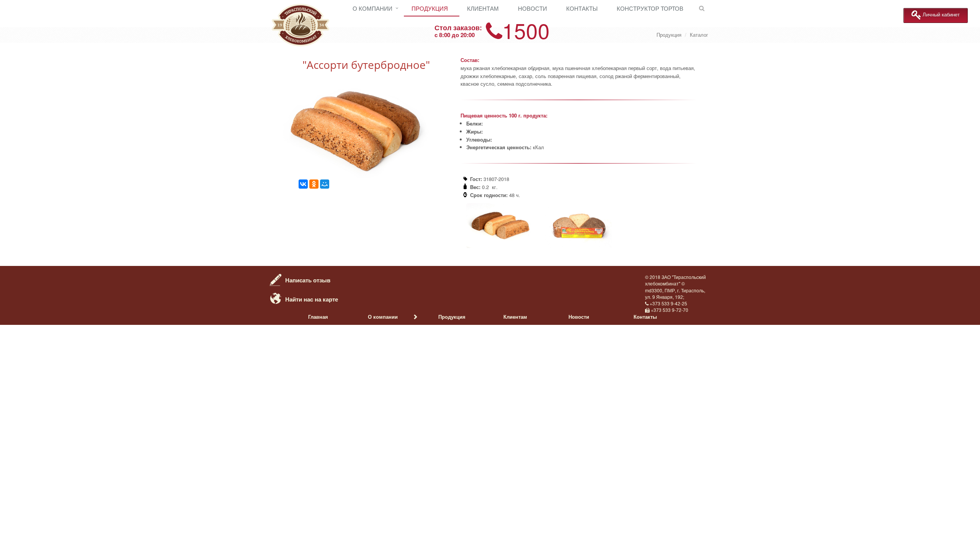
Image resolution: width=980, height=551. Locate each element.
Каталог (699, 34)
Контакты (582, 8)
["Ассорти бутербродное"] (359, 175)
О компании (372, 8)
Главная (318, 316)
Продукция (430, 8)
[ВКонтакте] (303, 184)
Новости (532, 8)
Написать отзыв (307, 280)
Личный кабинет (941, 15)
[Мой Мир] (324, 184)
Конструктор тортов (650, 8)
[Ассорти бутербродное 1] (578, 245)
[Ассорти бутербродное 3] (500, 245)
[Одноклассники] (313, 184)
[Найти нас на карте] (275, 297)
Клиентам (483, 8)
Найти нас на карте (311, 299)
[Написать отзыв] (275, 278)
